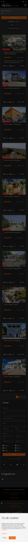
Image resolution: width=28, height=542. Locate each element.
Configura (4, 533)
